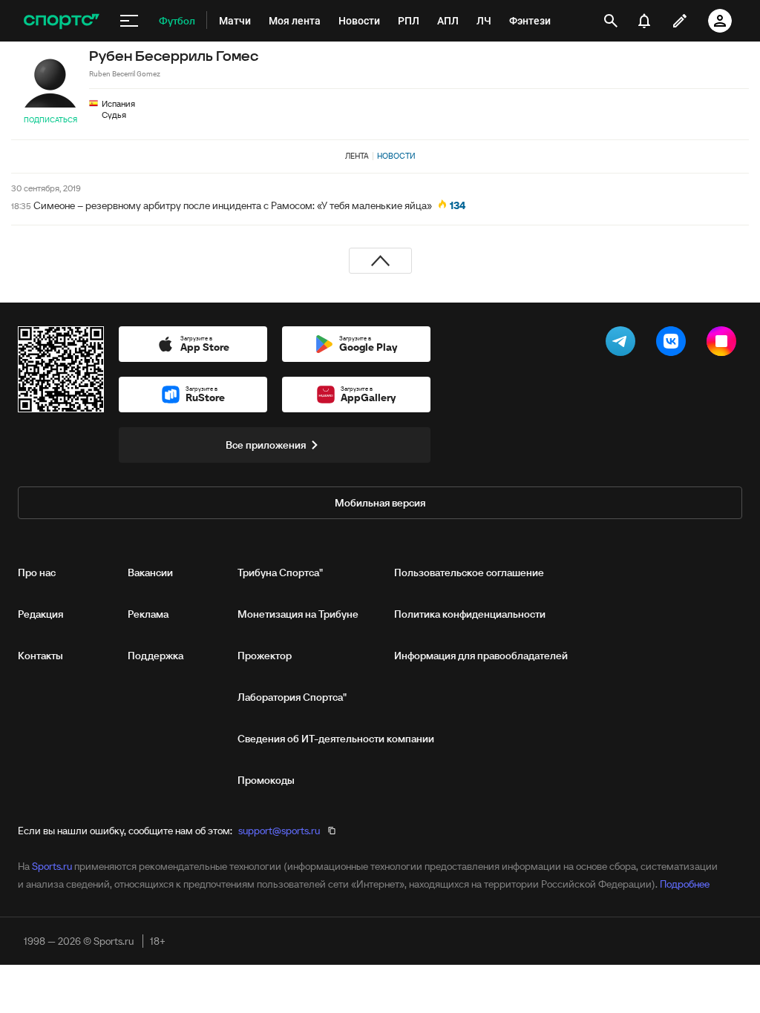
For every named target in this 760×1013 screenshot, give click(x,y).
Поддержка (155, 655)
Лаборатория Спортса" (292, 697)
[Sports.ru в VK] (674, 344)
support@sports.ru (279, 830)
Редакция (40, 614)
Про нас (37, 572)
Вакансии (150, 572)
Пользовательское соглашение (469, 572)
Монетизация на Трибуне (298, 614)
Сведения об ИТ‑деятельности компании (336, 738)
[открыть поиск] (610, 21)
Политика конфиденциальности (470, 614)
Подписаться (50, 120)
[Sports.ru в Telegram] (623, 344)
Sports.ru (52, 866)
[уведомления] (644, 21)
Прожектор (265, 655)
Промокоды (266, 780)
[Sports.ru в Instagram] (724, 344)
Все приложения (266, 445)
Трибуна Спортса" (280, 572)
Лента (357, 156)
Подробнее (685, 884)
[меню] (129, 20)
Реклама (148, 614)
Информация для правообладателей (481, 655)
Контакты (40, 655)
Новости (396, 156)
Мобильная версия (380, 502)
